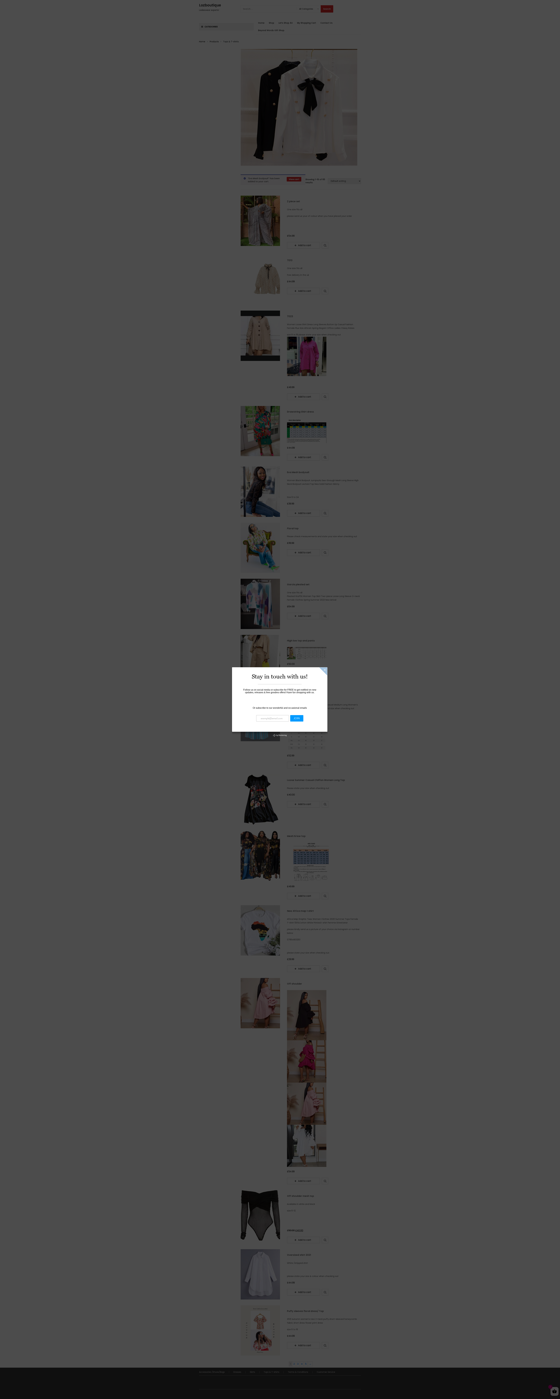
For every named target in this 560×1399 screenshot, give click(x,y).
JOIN (297, 718)
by (281, 735)
